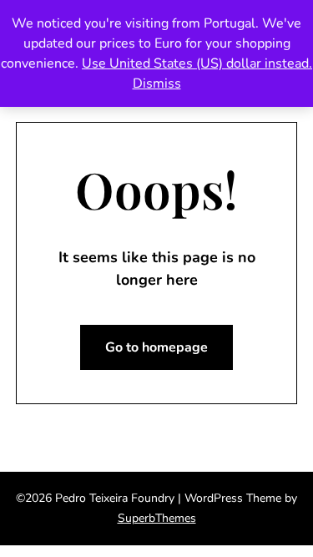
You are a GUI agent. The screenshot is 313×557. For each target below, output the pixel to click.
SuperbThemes (157, 518)
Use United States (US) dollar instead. (197, 63)
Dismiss (157, 83)
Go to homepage (156, 347)
